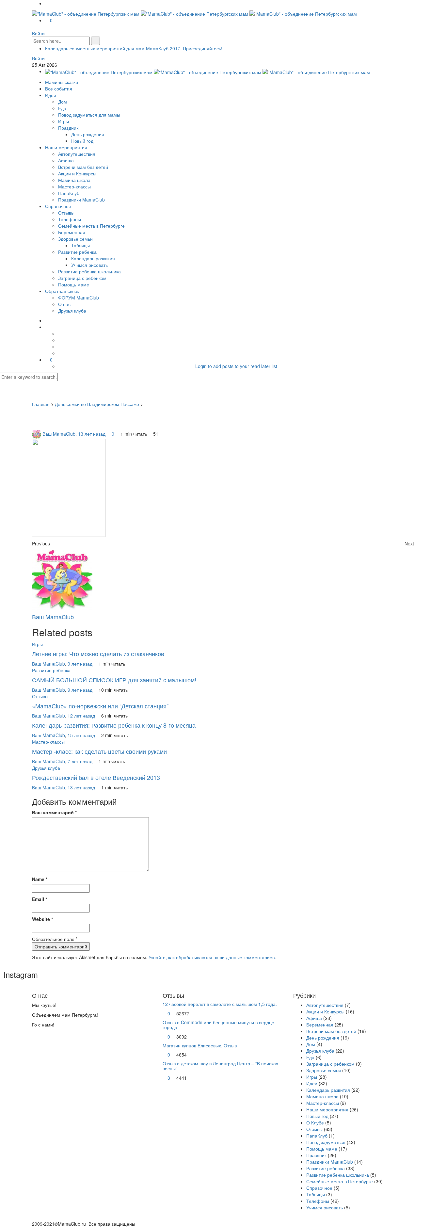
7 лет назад (81, 761)
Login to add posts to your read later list (236, 366)
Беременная (71, 232)
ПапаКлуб (68, 193)
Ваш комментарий (54, 812)
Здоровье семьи (75, 238)
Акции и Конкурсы (77, 173)
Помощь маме (73, 284)
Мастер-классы (74, 186)
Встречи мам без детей (83, 167)
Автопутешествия (76, 154)
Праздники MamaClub (81, 199)
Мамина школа (74, 180)
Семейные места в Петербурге (91, 225)
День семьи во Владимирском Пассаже (97, 404)
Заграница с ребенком (82, 278)
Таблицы (80, 245)
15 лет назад (82, 735)
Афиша (66, 160)
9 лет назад (81, 663)
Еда (62, 108)
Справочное (58, 206)
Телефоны (69, 219)
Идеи (50, 95)
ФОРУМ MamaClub (78, 297)
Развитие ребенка (77, 252)
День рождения (87, 134)
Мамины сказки (61, 82)
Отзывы (66, 212)
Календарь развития (93, 258)
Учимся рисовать (89, 265)
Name (39, 879)
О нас (64, 304)
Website (42, 919)
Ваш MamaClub (58, 433)
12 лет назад (82, 715)
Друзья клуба (72, 310)
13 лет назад (92, 433)
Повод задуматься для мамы (89, 114)
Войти (38, 33)
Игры (63, 121)
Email (39, 899)
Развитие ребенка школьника (89, 271)
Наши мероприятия (66, 147)
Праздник (68, 127)
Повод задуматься (325, 1142)
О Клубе (315, 1122)
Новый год (82, 140)
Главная (41, 404)
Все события (58, 88)
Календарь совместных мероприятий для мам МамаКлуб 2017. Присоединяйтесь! (133, 48)
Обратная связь (62, 291)
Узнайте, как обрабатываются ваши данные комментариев (212, 957)
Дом (62, 101)
